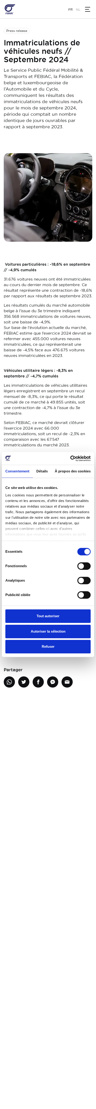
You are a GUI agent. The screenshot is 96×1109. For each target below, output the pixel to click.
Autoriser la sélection (48, 631)
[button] (88, 9)
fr (70, 9)
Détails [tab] (42, 471)
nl (78, 9)
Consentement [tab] (17, 471)
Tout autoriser (48, 616)
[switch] (84, 566)
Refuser (48, 646)
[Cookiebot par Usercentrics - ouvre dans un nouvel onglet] (70, 458)
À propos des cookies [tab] (73, 471)
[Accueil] (10, 9)
